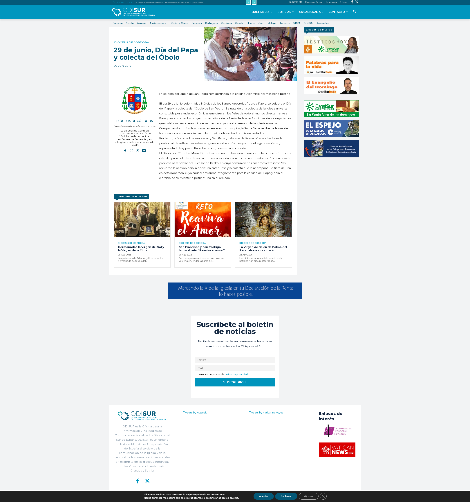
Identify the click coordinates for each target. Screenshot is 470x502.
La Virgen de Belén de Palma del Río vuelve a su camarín (263, 248)
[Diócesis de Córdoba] (134, 100)
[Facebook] (352, 2)
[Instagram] (131, 150)
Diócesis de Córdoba (131, 42)
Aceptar (263, 496)
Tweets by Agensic (195, 412)
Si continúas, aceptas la (223, 374)
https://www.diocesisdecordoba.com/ (135, 126)
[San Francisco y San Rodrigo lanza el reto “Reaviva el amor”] (203, 219)
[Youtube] (144, 150)
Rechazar (286, 496)
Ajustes (308, 496)
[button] (354, 11)
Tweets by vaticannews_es (266, 412)
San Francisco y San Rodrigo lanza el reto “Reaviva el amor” (202, 248)
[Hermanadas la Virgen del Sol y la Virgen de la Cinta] (142, 219)
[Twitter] (357, 2)
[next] (254, 2)
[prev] (248, 2)
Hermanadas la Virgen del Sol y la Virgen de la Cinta (141, 248)
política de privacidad (236, 374)
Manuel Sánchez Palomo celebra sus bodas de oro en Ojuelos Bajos (169, 2)
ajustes (234, 498)
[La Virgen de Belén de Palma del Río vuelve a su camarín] (263, 219)
